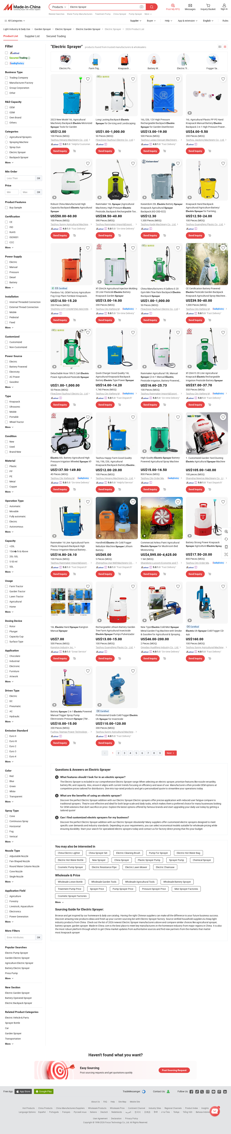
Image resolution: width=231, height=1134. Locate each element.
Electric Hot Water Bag (188, 852)
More (58, 902)
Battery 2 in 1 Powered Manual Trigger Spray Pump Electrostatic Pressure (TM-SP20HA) (71, 715)
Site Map (122, 1101)
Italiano (93, 1112)
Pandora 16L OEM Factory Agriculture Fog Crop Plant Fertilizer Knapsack (70, 294)
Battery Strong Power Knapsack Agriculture (205, 544)
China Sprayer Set (98, 852)
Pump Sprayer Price (123, 888)
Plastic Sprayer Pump (149, 860)
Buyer (150, 20)
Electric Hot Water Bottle (70, 860)
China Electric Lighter (69, 852)
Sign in (224, 9)
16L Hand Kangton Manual (69, 628)
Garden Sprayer (13, 1033)
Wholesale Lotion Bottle (70, 881)
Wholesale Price (117, 1108)
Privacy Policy (131, 1118)
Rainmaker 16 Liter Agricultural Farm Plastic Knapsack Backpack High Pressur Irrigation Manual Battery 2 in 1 (70, 546)
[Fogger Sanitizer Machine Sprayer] (212, 59)
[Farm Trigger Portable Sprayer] (95, 59)
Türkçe (176, 1112)
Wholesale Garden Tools (103, 881)
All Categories (15, 20)
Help (167, 20)
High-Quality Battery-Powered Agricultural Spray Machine (160, 459)
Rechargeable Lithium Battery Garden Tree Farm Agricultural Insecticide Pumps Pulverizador (115, 630)
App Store (23, 1091)
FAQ (105, 1101)
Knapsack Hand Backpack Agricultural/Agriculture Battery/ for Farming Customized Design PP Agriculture (204, 207)
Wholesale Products (97, 1108)
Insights (205, 1108)
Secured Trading (56, 36)
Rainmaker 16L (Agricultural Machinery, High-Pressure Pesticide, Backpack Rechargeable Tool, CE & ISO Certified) (116, 207)
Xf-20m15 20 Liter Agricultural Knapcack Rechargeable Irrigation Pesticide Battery (204, 376)
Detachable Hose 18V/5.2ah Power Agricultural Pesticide (70, 375)
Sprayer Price (97, 888)
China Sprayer (119, 14)
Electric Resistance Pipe (104, 867)
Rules (225, 20)
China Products (45, 1108)
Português (54, 1112)
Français (66, 1112)
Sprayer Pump (176, 860)
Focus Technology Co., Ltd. (117, 1122)
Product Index (191, 1108)
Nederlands (116, 1112)
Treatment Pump (103, 14)
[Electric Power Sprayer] (65, 59)
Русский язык (80, 1112)
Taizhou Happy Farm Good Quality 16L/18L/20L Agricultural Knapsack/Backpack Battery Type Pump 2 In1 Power (115, 461)
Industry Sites (155, 1108)
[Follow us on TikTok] (197, 1091)
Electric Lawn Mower (136, 867)
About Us (95, 1101)
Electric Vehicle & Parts (17, 1017)
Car (7, 1028)
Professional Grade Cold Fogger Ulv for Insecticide (117, 717)
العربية (128, 1112)
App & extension (186, 20)
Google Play (44, 1091)
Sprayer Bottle (12, 1022)
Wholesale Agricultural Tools (140, 881)
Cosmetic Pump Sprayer (70, 867)
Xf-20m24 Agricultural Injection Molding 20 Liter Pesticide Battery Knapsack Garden (116, 292)
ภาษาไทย (165, 1112)
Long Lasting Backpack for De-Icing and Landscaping (115, 121)
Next (169, 753)
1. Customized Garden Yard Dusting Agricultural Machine (205, 459)
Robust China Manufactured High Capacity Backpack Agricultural (71, 207)
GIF (98, 451)
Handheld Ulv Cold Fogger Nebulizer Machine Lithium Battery (114, 546)
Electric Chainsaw (165, 867)
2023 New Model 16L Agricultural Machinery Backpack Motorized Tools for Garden (71, 123)
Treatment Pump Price (69, 888)
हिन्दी (156, 1112)
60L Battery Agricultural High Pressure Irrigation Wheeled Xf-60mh (71, 461)
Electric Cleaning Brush (128, 852)
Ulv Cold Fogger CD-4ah (205, 632)
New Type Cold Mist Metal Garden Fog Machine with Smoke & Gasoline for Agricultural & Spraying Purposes (161, 630)
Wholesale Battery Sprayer (177, 881)
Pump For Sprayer (158, 852)
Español (42, 1112)
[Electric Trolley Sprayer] (183, 59)
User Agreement (100, 1118)
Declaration (116, 1118)
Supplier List (32, 36)
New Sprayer (99, 860)
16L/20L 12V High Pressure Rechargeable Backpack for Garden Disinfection (158, 123)
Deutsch (104, 1112)
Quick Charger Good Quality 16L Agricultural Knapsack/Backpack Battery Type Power (115, 376)
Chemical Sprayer (202, 860)
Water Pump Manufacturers (79, 14)
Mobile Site (135, 1101)
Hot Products (28, 1108)
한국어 (138, 1112)
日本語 (147, 1112)
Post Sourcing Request (174, 1070)
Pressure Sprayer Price (154, 888)
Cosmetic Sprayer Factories (72, 896)
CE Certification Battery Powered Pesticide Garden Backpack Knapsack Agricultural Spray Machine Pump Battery (205, 292)
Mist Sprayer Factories (186, 888)
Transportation (13, 1038)
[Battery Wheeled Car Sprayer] (154, 59)
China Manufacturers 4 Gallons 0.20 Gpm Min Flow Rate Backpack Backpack (161, 292)
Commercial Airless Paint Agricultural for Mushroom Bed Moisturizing (160, 546)
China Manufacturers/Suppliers (70, 1108)
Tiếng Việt (187, 1112)
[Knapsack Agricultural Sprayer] (124, 59)
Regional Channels (173, 1108)
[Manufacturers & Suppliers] (21, 7)
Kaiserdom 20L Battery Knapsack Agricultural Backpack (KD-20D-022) (161, 207)
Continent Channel (136, 1108)
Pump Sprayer (135, 14)
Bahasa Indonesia (204, 1112)
